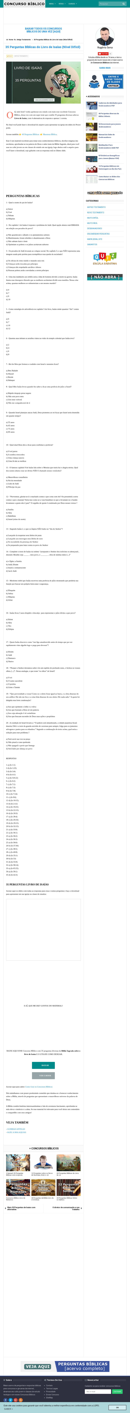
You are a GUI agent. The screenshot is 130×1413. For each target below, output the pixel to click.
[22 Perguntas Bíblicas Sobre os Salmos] (69, 1187)
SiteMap (49, 1398)
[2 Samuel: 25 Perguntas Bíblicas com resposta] (18, 1162)
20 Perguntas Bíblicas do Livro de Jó (68, 1174)
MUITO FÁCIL (92, 223)
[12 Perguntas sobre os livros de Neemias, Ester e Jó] (43, 1162)
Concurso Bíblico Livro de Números (15, 1199)
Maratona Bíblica (50, 134)
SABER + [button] (8, 1409)
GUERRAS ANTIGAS (16, 1129)
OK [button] (117, 1408)
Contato (49, 1385)
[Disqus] (43, 1247)
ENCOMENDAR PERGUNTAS (98, 234)
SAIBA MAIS (105, 68)
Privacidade (50, 1392)
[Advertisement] (43, 173)
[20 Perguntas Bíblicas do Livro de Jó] (69, 1162)
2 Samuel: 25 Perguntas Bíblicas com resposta (14, 1174)
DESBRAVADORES (94, 229)
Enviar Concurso (52, 1395)
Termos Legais (52, 1389)
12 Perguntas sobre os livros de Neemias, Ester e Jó (42, 1174)
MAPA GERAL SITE (94, 239)
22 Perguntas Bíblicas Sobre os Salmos (67, 1199)
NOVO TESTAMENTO (95, 213)
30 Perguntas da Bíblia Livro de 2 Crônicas (42, 1199)
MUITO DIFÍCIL (92, 218)
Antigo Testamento (21, 56)
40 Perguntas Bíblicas (30, 134)
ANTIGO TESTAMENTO (96, 207)
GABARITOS (92, 244)
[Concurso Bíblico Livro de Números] (18, 1187)
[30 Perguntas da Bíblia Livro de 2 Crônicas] (43, 1187)
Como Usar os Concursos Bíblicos (38, 1087)
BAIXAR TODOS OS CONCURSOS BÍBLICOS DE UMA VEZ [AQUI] (43, 30)
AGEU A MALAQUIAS (16, 1132)
